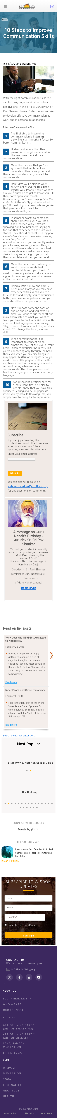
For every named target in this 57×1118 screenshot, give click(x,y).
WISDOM (9, 1067)
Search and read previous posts (19, 735)
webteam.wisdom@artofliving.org (28, 486)
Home (4, 20)
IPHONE (5, 861)
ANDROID (15, 861)
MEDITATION (12, 1073)
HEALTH (8, 1096)
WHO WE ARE (12, 1004)
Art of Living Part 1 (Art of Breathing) (19, 1026)
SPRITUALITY (12, 1084)
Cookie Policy (28, 1114)
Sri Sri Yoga (12, 1052)
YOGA (7, 1079)
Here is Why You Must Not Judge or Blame (30, 763)
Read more (11, 682)
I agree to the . (21, 925)
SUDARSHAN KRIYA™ (17, 998)
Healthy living (29, 792)
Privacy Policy (28, 925)
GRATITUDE (11, 1090)
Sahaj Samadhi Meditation (14, 1045)
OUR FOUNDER (13, 1010)
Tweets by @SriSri (28, 829)
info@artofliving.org (23, 969)
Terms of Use (46, 1114)
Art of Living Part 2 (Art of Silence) (19, 1036)
